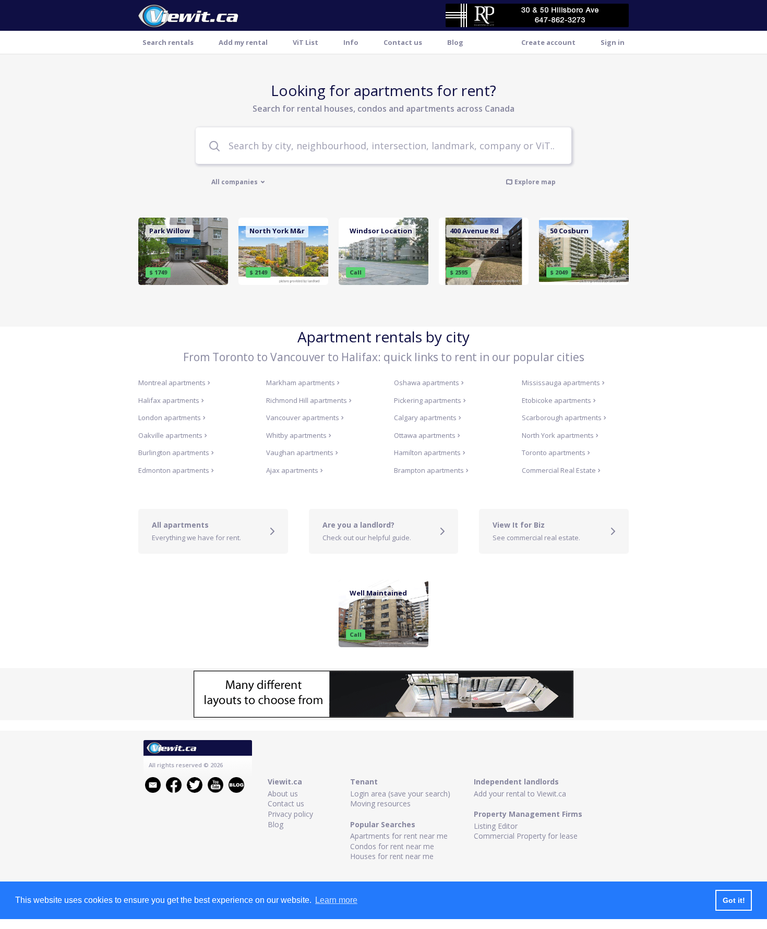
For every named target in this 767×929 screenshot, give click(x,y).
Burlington (173, 452)
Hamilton (427, 452)
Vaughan (299, 452)
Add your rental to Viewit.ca (520, 794)
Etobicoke (556, 400)
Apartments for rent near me (399, 836)
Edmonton (173, 470)
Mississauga (561, 382)
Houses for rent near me (392, 856)
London (169, 417)
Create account (548, 42)
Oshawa (426, 382)
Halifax (168, 400)
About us (283, 794)
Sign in (613, 42)
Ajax (292, 470)
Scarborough (562, 417)
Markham (300, 382)
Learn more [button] (336, 900)
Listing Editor (496, 826)
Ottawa (425, 435)
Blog (455, 42)
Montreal (172, 382)
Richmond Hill (306, 400)
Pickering (427, 400)
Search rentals (168, 42)
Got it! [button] (734, 900)
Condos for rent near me (392, 846)
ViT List (305, 42)
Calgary (425, 417)
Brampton (429, 470)
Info (350, 42)
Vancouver (302, 417)
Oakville (170, 435)
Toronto (553, 452)
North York (558, 435)
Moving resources (380, 803)
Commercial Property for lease (526, 836)
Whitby (296, 435)
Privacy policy (290, 814)
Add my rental (243, 42)
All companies (235, 182)
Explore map (535, 181)
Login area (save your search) (400, 794)
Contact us (403, 42)
